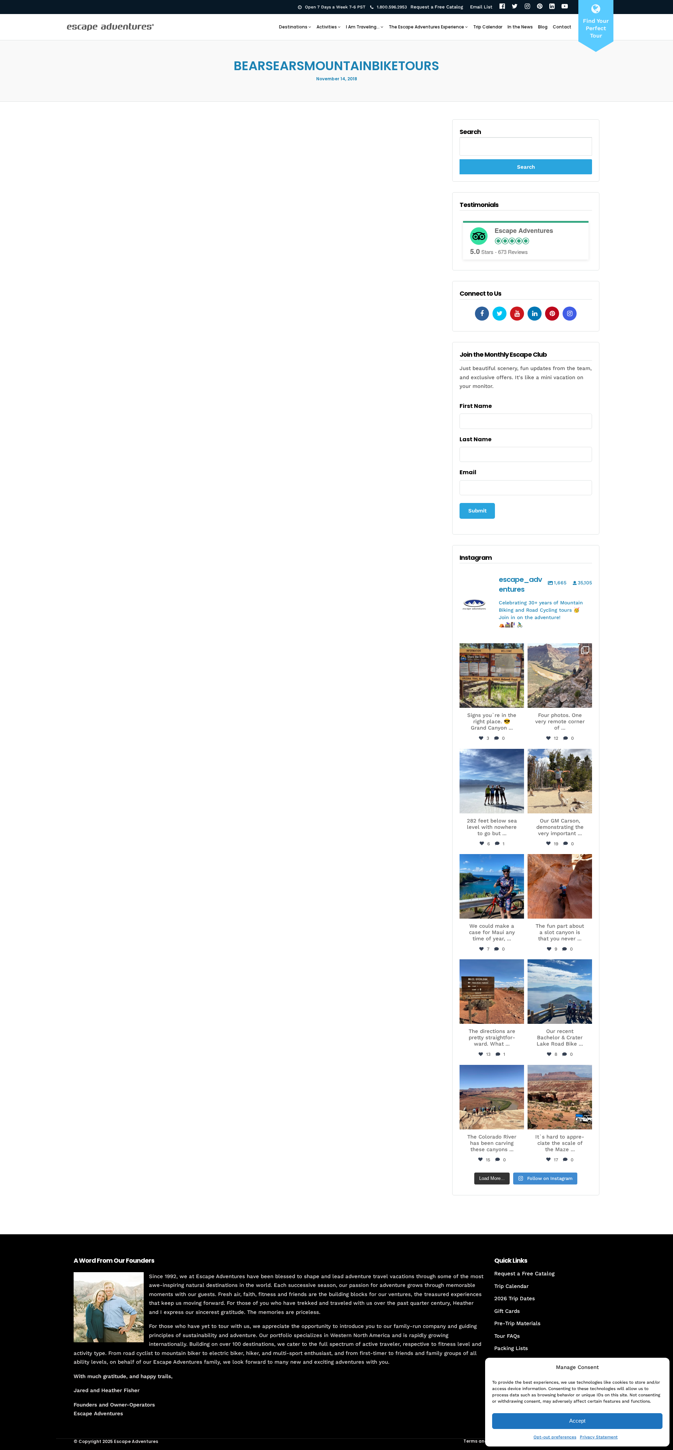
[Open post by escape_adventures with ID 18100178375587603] (560, 1097)
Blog (543, 27)
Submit (477, 511)
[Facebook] (502, 6)
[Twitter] (515, 6)
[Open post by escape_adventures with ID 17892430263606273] (560, 675)
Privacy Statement (599, 1437)
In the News (520, 27)
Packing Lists (511, 1348)
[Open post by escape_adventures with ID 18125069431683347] (492, 886)
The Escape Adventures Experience (426, 27)
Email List (481, 6)
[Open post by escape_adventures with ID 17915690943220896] (492, 991)
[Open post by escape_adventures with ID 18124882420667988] (492, 1097)
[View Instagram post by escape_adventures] (517, 701)
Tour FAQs (507, 1336)
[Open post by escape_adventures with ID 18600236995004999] (560, 991)
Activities (327, 27)
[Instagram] (527, 6)
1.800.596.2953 (392, 7)
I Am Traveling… (363, 27)
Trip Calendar (487, 27)
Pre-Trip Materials (517, 1323)
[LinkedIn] (552, 6)
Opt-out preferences (554, 1437)
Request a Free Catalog (436, 6)
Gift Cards (507, 1311)
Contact (562, 27)
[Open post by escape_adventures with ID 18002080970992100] (492, 781)
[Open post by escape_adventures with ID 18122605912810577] (492, 675)
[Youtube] (517, 314)
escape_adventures (492, 652)
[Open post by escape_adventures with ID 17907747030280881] (560, 886)
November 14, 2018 (336, 79)
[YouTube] (565, 6)
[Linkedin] (535, 314)
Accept (577, 1421)
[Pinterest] (539, 6)
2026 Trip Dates (514, 1298)
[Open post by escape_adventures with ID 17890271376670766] (560, 781)
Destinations (293, 27)
